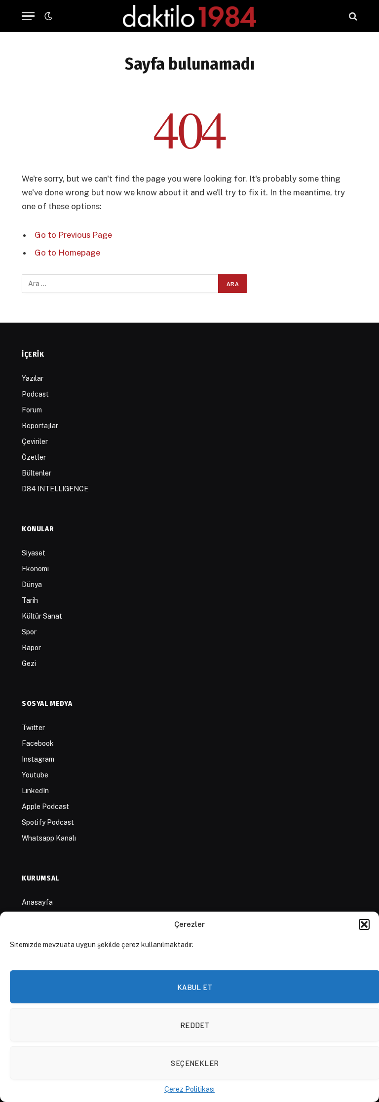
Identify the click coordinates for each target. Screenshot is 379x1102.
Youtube (35, 775)
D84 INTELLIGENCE (55, 489)
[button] (364, 924)
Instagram (38, 759)
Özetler (34, 457)
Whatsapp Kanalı (49, 838)
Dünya (32, 584)
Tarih (30, 600)
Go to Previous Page (73, 235)
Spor (29, 632)
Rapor (31, 648)
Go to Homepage (67, 252)
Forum (32, 410)
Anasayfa (37, 902)
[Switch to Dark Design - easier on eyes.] (47, 16)
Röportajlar (40, 426)
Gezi (29, 663)
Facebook (38, 743)
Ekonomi (35, 569)
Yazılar (32, 378)
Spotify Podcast (48, 822)
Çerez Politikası (189, 1089)
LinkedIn (35, 791)
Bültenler (36, 473)
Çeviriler (35, 441)
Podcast (35, 394)
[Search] (352, 16)
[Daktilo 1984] (189, 16)
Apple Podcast (45, 806)
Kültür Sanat (42, 616)
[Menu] (28, 16)
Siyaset (33, 553)
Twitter (33, 728)
